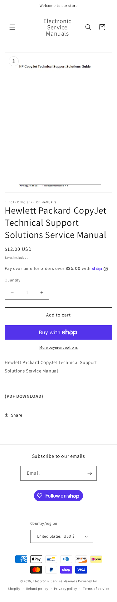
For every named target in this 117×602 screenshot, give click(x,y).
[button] (12, 27)
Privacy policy (65, 588)
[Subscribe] (89, 473)
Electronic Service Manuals (55, 581)
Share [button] (16, 415)
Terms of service (96, 588)
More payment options (58, 347)
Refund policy (37, 588)
